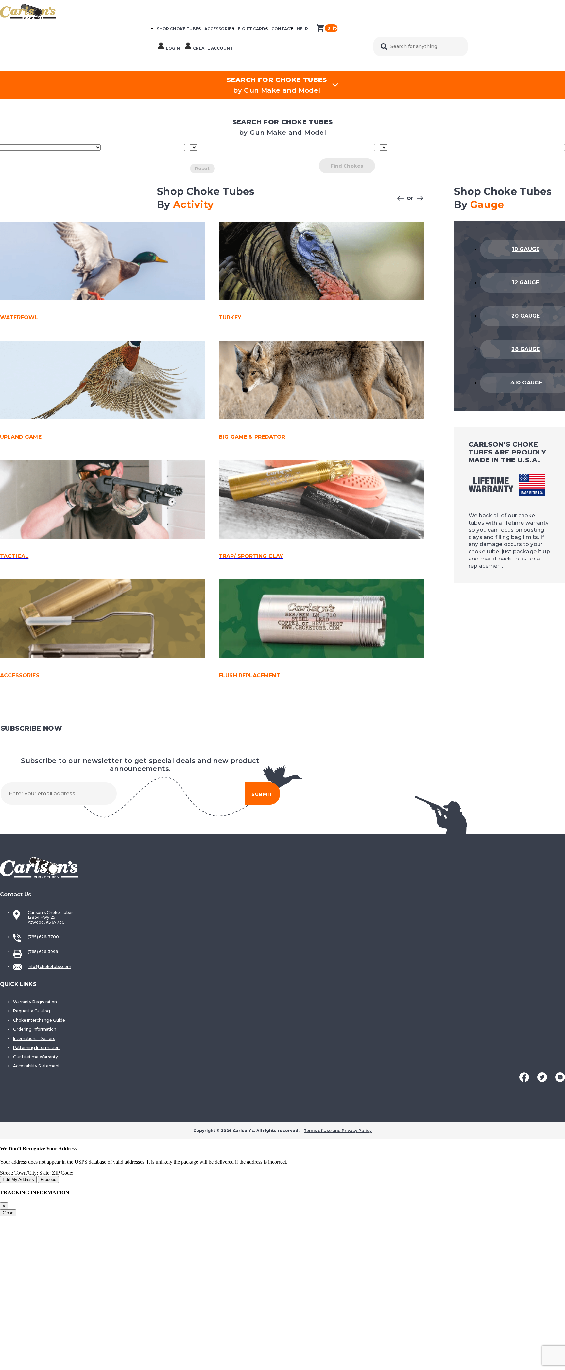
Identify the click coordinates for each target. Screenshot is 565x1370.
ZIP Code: (62, 1173)
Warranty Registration (35, 1001)
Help (302, 29)
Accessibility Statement (36, 1065)
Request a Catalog (31, 1010)
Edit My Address (18, 1179)
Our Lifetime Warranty (35, 1056)
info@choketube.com (49, 966)
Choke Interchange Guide (39, 1020)
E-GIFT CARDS (253, 29)
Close (8, 1212)
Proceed (48, 1179)
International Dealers (34, 1038)
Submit (262, 794)
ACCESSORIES (219, 29)
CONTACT (282, 29)
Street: (7, 1173)
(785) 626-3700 (43, 936)
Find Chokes (347, 166)
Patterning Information (36, 1047)
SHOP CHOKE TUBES (179, 29)
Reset (202, 168)
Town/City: (26, 1173)
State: (45, 1173)
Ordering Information (34, 1029)
